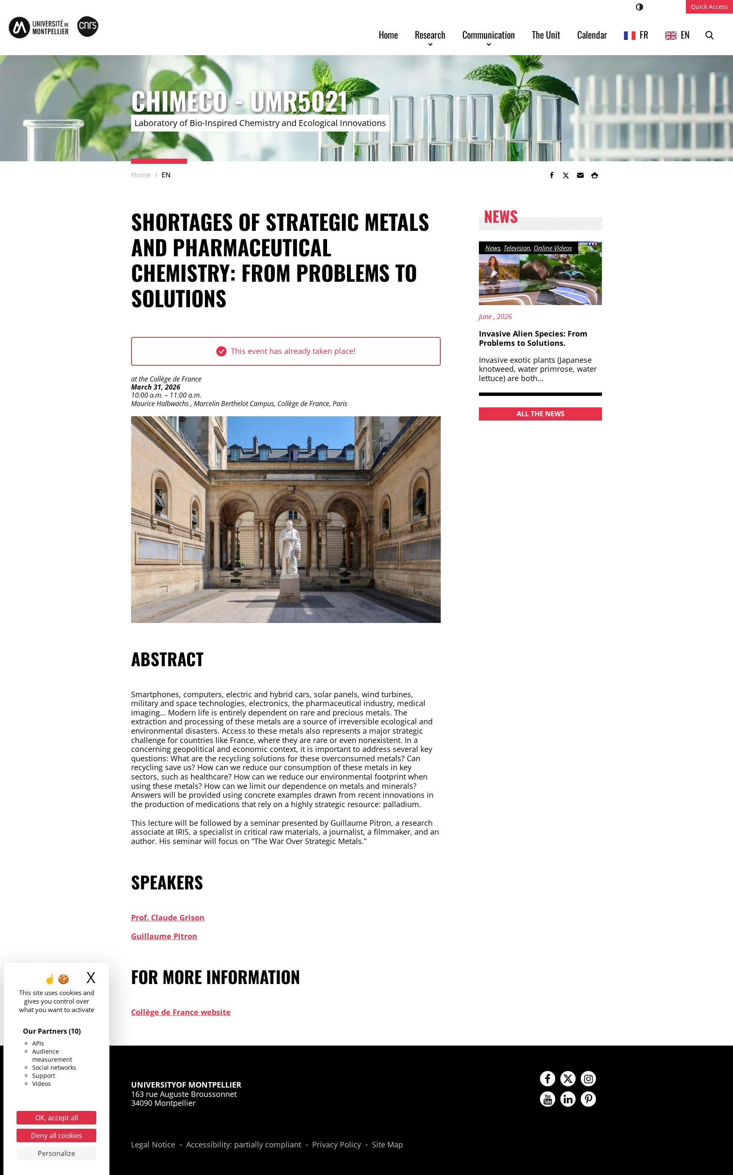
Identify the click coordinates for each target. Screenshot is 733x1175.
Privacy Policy (336, 1145)
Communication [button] (488, 34)
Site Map (387, 1145)
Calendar (592, 34)
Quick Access (709, 7)
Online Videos (553, 248)
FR (644, 34)
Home (388, 34)
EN (685, 34)
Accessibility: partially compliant (243, 1145)
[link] (551, 175)
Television (517, 248)
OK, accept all (56, 1117)
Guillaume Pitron (164, 936)
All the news (541, 413)
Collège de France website (181, 1012)
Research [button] (430, 34)
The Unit (546, 34)
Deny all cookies (56, 1135)
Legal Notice (153, 1145)
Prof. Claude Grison (167, 917)
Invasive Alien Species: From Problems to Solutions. (533, 338)
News (492, 248)
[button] (580, 175)
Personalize (56, 1153)
